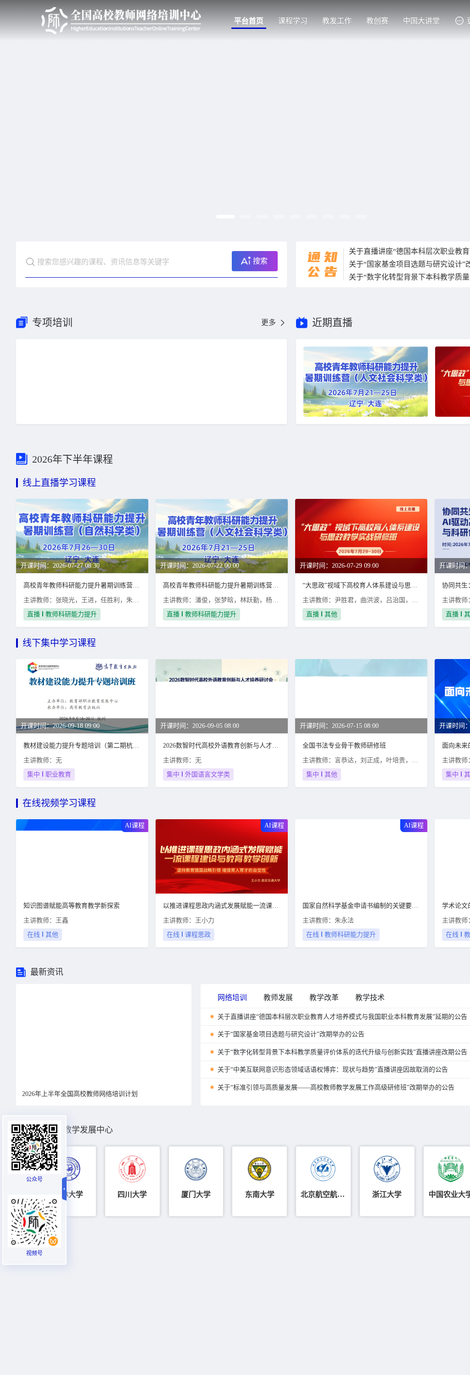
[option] (103, 1033)
